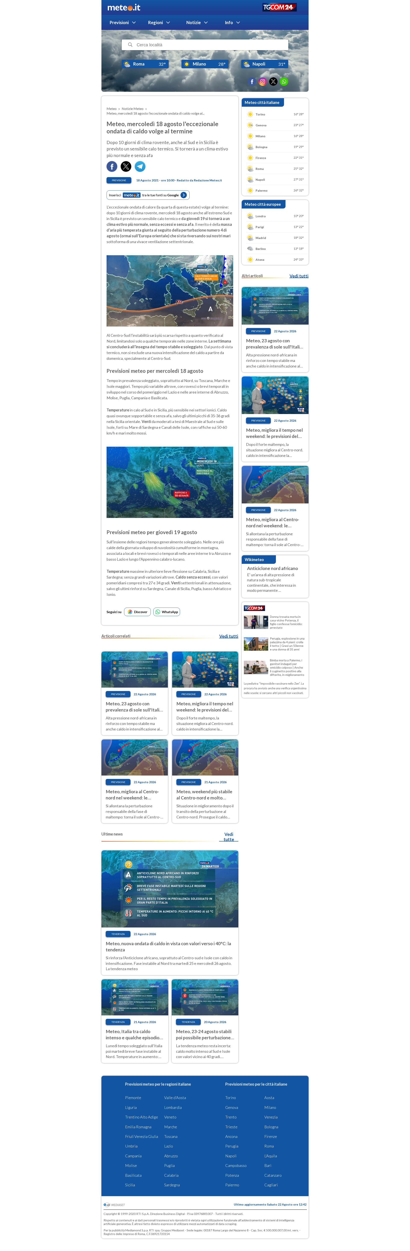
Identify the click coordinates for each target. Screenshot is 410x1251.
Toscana (170, 1136)
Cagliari (271, 1184)
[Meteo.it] (124, 7)
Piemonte (133, 1097)
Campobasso (236, 1165)
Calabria (171, 1175)
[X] (273, 81)
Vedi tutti (228, 636)
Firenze (270, 1136)
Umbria (131, 1146)
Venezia (271, 1117)
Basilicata (133, 1175)
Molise (131, 1165)
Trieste (231, 1126)
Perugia (231, 1146)
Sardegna (172, 1184)
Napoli (231, 1155)
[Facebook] (252, 81)
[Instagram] (262, 81)
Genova (231, 1107)
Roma (269, 1146)
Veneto (170, 1117)
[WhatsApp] (284, 81)
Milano (270, 1107)
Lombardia (173, 1107)
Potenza (232, 1175)
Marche (170, 1126)
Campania (133, 1155)
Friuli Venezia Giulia (141, 1136)
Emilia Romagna (138, 1126)
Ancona (231, 1136)
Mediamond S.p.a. (136, 1230)
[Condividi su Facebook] (112, 170)
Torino (230, 1097)
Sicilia (130, 1184)
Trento (231, 1117)
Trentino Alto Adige (141, 1117)
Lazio (168, 1146)
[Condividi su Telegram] (140, 170)
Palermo (232, 1184)
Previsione (119, 180)
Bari (267, 1165)
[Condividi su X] (126, 170)
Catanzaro (273, 1175)
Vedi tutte (229, 837)
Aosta (269, 1097)
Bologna (271, 1126)
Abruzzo (171, 1155)
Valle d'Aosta (175, 1097)
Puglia (169, 1165)
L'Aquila (270, 1155)
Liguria (131, 1107)
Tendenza (118, 934)
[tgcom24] (279, 7)
